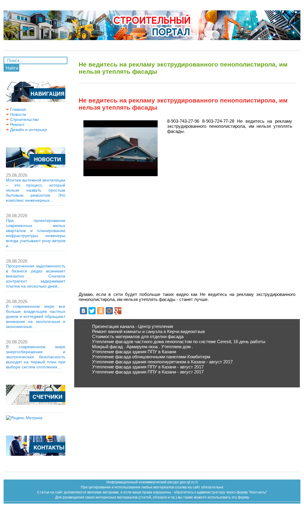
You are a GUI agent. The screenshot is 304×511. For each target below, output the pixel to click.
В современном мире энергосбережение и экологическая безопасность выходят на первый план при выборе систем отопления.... (35, 356)
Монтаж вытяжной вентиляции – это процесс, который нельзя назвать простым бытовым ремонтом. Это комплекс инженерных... (35, 190)
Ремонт (16, 124)
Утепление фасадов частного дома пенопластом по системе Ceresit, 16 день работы (178, 341)
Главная (17, 109)
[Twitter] (92, 310)
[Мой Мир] (109, 310)
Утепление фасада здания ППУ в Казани (134, 351)
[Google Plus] (117, 310)
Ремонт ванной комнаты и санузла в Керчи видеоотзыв (148, 331)
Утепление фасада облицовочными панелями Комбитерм (151, 356)
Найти (12, 67)
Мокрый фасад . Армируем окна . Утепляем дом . (142, 346)
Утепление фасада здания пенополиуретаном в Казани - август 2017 (162, 361)
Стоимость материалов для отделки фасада (137, 336)
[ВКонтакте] (83, 310)
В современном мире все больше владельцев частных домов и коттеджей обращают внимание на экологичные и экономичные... (35, 316)
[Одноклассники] (100, 310)
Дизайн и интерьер (28, 129)
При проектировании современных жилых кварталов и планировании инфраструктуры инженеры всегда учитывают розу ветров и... (35, 233)
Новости (17, 114)
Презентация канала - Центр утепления (132, 326)
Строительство (24, 119)
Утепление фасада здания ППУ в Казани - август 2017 (148, 366)
